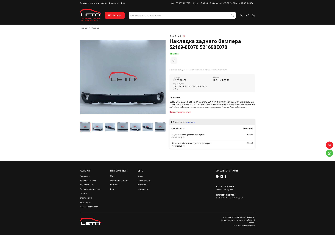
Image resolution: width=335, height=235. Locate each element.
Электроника (86, 197)
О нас (104, 3)
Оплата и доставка (89, 3)
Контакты (114, 3)
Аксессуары (85, 202)
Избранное (143, 189)
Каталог (117, 15)
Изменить (190, 122)
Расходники (85, 176)
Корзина (142, 184)
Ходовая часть (87, 184)
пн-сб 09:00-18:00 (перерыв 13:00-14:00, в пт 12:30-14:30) (225, 3)
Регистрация (144, 180)
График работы (225, 194)
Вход (140, 176)
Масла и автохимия (89, 206)
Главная (83, 28)
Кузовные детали (88, 180)
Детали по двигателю (90, 189)
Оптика (83, 193)
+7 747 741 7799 (182, 3)
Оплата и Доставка (119, 180)
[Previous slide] (84, 77)
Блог (123, 3)
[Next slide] (162, 77)
